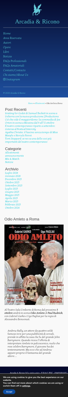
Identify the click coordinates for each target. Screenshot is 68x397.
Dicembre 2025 (13, 179)
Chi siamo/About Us (15, 75)
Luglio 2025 (11, 188)
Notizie (7, 56)
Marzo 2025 (11, 201)
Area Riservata (12, 38)
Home (7, 33)
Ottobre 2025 (12, 182)
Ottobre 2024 (12, 207)
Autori (7, 42)
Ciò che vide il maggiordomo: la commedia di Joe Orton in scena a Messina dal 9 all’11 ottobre (32, 121)
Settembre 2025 (13, 185)
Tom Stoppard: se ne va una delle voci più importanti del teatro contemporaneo (28, 140)
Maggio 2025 (12, 195)
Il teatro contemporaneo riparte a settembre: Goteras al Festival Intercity (30, 127)
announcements (14, 155)
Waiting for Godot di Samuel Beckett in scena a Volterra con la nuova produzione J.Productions (32, 115)
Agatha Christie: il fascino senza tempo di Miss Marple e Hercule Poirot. (31, 134)
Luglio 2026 (11, 172)
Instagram (13, 79)
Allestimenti (40, 103)
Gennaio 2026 (13, 176)
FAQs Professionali (14, 61)
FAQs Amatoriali (13, 65)
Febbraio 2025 (13, 204)
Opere (7, 47)
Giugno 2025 (12, 192)
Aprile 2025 (11, 198)
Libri (6, 52)
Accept (9, 392)
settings (26, 385)
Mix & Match (12, 159)
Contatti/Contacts (14, 70)
